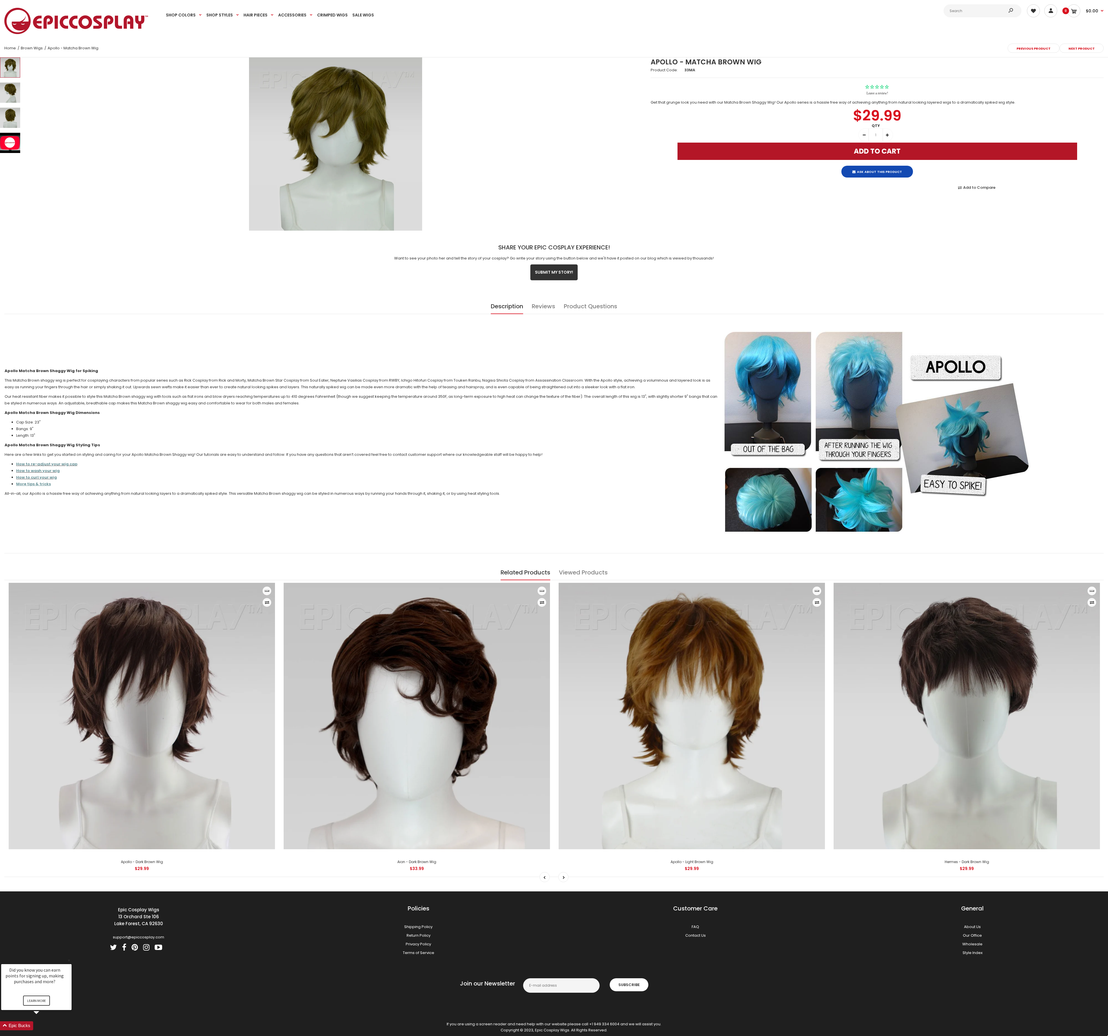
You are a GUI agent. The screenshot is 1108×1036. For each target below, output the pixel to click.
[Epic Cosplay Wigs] (76, 33)
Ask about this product (879, 167)
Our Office (972, 935)
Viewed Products (583, 572)
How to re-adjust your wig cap (46, 464)
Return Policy (419, 935)
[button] (43, 1025)
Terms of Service (418, 952)
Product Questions (590, 306)
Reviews (543, 306)
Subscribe (629, 985)
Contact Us (695, 935)
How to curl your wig (36, 477)
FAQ (695, 926)
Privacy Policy (418, 944)
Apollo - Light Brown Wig (692, 861)
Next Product (1081, 48)
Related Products (525, 572)
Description (507, 306)
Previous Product (1034, 48)
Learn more (36, 1000)
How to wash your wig (38, 470)
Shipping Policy (418, 926)
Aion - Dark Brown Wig (416, 861)
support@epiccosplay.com (138, 937)
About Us (972, 926)
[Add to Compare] (267, 602)
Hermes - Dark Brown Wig (967, 861)
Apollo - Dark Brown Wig (142, 861)
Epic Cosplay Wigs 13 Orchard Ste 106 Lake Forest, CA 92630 (138, 917)
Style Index (972, 952)
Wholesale (972, 944)
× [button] (69, 960)
